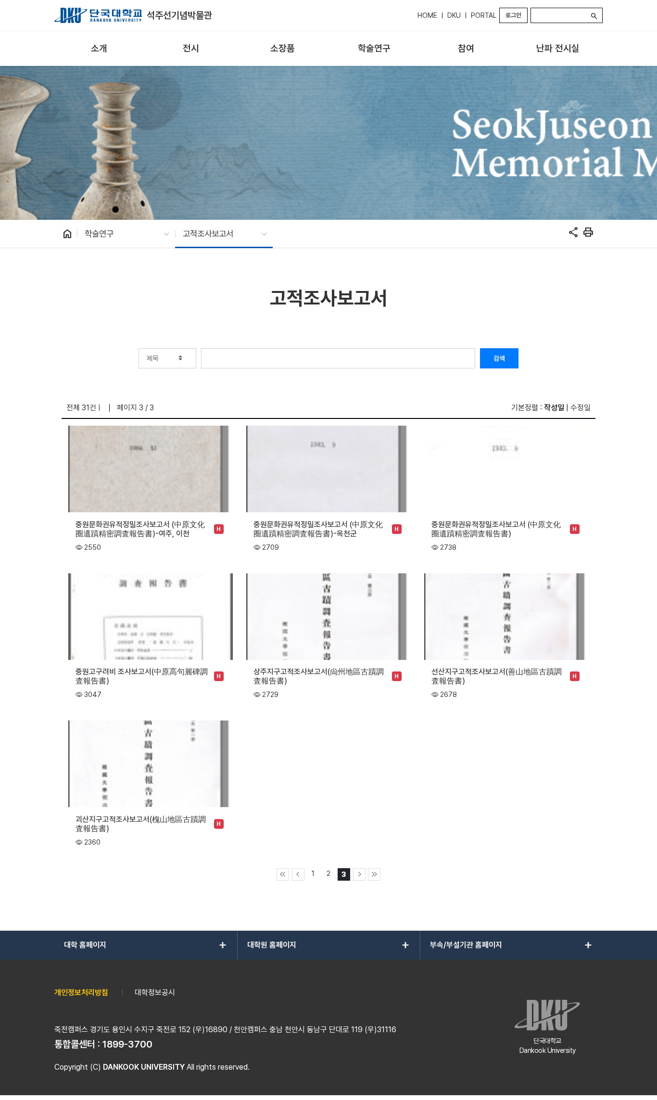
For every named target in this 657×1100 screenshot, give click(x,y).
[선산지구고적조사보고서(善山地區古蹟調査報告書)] (506, 616)
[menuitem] (99, 49)
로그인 (513, 15)
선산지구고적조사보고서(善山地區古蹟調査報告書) (496, 676)
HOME (427, 15)
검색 (499, 358)
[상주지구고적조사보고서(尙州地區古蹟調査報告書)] (328, 616)
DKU (454, 15)
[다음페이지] (359, 874)
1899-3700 (127, 1044)
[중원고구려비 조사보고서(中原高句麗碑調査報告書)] (150, 616)
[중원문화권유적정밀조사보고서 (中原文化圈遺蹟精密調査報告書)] (506, 468)
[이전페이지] (298, 874)
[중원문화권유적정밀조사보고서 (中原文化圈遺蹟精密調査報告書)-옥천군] (328, 468)
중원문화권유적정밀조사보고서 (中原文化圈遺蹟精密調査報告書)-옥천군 (318, 529)
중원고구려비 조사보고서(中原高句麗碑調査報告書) (142, 676)
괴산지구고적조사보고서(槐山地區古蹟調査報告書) (141, 824)
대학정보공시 (155, 992)
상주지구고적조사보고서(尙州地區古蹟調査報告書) (318, 676)
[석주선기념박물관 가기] (98, 15)
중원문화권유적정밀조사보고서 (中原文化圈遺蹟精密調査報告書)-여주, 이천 (140, 529)
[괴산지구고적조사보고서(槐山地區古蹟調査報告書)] (150, 763)
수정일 (580, 407)
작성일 (554, 407)
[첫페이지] (283, 874)
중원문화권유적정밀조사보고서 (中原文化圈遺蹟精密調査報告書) (496, 529)
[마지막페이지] (374, 874)
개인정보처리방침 (81, 992)
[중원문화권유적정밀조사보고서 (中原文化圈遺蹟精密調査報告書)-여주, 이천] (150, 468)
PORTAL (483, 15)
